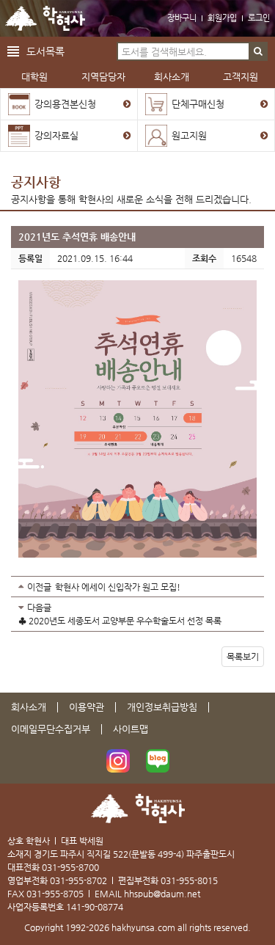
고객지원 (240, 76)
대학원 (34, 76)
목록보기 (243, 657)
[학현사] (45, 18)
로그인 (259, 18)
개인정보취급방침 (162, 706)
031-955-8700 (70, 867)
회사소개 (171, 76)
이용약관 (86, 706)
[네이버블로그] (157, 761)
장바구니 (182, 18)
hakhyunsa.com (143, 927)
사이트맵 (130, 728)
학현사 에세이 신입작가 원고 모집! (117, 587)
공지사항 (36, 181)
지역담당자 (103, 76)
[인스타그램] (118, 761)
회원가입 (222, 18)
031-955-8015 (189, 880)
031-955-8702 (78, 880)
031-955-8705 (55, 894)
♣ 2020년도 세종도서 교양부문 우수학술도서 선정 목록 (119, 621)
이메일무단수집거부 (50, 728)
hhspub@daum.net (162, 894)
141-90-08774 (94, 907)
